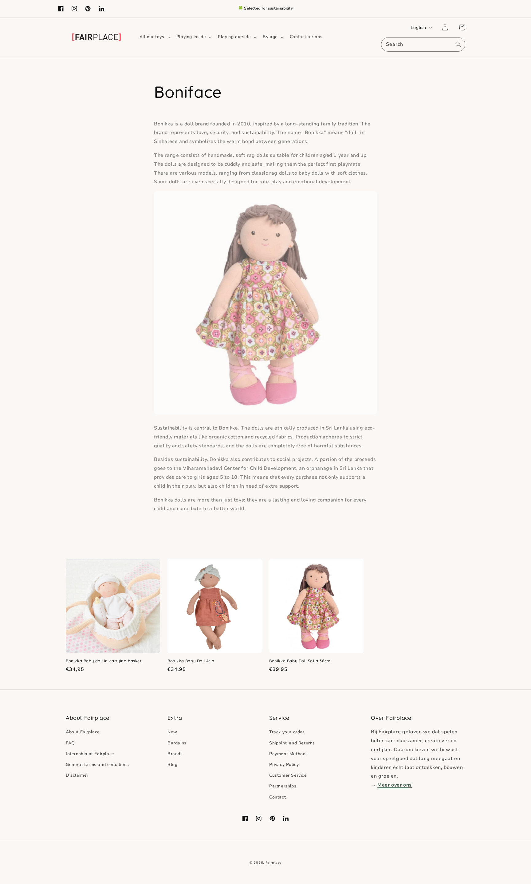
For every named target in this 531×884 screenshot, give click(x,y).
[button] (154, 36)
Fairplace (273, 862)
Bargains (177, 743)
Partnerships (282, 786)
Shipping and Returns (292, 743)
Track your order (287, 732)
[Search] (458, 44)
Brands (175, 754)
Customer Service (288, 775)
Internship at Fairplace (90, 754)
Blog (172, 764)
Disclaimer (77, 775)
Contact (277, 797)
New (172, 732)
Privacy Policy (284, 764)
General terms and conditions (97, 764)
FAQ (70, 743)
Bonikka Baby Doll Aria (190, 660)
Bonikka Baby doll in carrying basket (104, 660)
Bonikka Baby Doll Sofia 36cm (300, 660)
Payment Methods (288, 754)
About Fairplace (83, 732)
